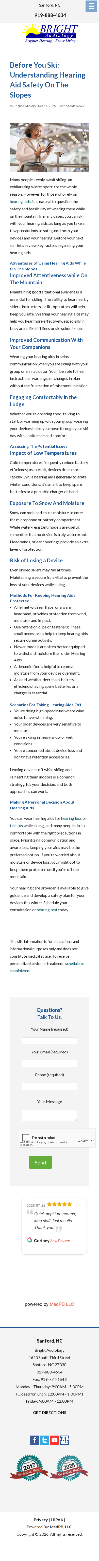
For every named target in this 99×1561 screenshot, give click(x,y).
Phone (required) (49, 1074)
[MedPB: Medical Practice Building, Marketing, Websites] (49, 1526)
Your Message (49, 1101)
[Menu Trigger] (91, 6)
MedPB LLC (61, 1303)
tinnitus (16, 825)
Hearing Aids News (71, 106)
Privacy (41, 1519)
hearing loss (71, 818)
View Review (60, 1240)
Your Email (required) (49, 1051)
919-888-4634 (50, 15)
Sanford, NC (49, 5)
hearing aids (20, 201)
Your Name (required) (49, 1029)
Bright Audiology (24, 106)
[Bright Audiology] (50, 41)
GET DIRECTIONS (49, 1412)
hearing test (47, 909)
